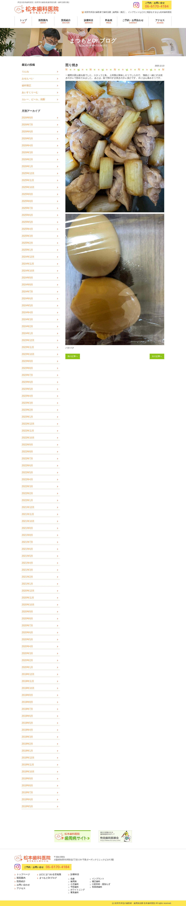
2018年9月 (27, 778)
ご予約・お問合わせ (132, 21)
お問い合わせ (23, 885)
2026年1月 (27, 166)
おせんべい (27, 78)
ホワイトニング (77, 889)
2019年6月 (27, 716)
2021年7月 (27, 542)
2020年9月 (27, 611)
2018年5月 (27, 806)
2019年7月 (27, 709)
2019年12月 (28, 674)
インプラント (98, 878)
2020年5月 (27, 639)
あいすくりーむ (30, 92)
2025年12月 (28, 173)
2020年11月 (28, 597)
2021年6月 (27, 549)
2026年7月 (27, 124)
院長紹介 (66, 21)
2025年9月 (27, 194)
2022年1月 (27, 500)
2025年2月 (27, 243)
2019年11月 (28, 681)
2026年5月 (27, 138)
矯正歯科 (96, 881)
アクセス (160, 21)
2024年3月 (27, 319)
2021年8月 (27, 535)
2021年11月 (28, 514)
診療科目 (88, 21)
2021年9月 (27, 528)
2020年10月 (28, 604)
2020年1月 (27, 667)
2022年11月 (28, 430)
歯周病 (73, 881)
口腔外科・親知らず (101, 884)
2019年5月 (27, 723)
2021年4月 (27, 563)
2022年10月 (28, 437)
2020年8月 (27, 618)
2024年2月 (27, 326)
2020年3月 (27, 653)
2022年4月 (27, 479)
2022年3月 (27, 486)
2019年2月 (27, 744)
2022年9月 (27, 444)
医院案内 (43, 21)
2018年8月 (27, 785)
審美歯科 (74, 892)
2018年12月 (28, 757)
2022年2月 (27, 493)
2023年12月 (28, 340)
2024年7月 (27, 291)
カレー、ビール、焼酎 (33, 99)
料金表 (108, 21)
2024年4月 (27, 312)
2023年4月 (27, 396)
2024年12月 (28, 257)
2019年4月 (27, 730)
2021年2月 (27, 577)
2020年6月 (27, 632)
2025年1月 (27, 250)
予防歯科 (74, 887)
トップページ (23, 874)
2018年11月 (28, 764)
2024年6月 (27, 298)
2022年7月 (27, 458)
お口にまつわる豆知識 (50, 874)
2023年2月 (27, 410)
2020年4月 (27, 646)
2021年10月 (28, 521)
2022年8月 (27, 451)
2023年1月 (27, 417)
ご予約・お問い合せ (157, 5)
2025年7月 (27, 208)
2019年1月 (27, 750)
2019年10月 (28, 688)
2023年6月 (27, 382)
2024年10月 (28, 270)
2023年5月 (27, 389)
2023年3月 (27, 403)
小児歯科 (74, 884)
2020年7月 (27, 625)
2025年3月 (27, 236)
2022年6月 (27, 465)
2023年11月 (28, 347)
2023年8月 (27, 368)
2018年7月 (27, 792)
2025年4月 (27, 229)
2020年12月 (28, 590)
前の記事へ (73, 356)
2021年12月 (28, 507)
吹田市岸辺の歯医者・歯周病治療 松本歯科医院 (135, 903)
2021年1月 (27, 584)
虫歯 (72, 878)
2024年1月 (27, 333)
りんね (25, 71)
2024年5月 (27, 305)
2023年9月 (27, 361)
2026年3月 (27, 152)
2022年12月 (28, 423)
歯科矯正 (26, 85)
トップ (23, 21)
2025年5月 (27, 222)
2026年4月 (27, 145)
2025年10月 (28, 187)
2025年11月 (28, 180)
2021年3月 (27, 570)
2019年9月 (27, 695)
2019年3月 (27, 737)
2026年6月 (27, 131)
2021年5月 (27, 556)
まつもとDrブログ (48, 878)
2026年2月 (27, 159)
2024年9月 (27, 277)
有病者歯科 (97, 887)
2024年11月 (28, 263)
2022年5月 (27, 472)
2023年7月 (27, 375)
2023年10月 (28, 354)
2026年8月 (27, 117)
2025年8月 (27, 201)
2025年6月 (27, 215)
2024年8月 (27, 284)
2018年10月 (28, 771)
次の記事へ (157, 356)
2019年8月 (27, 702)
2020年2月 (27, 660)
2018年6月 (27, 799)
